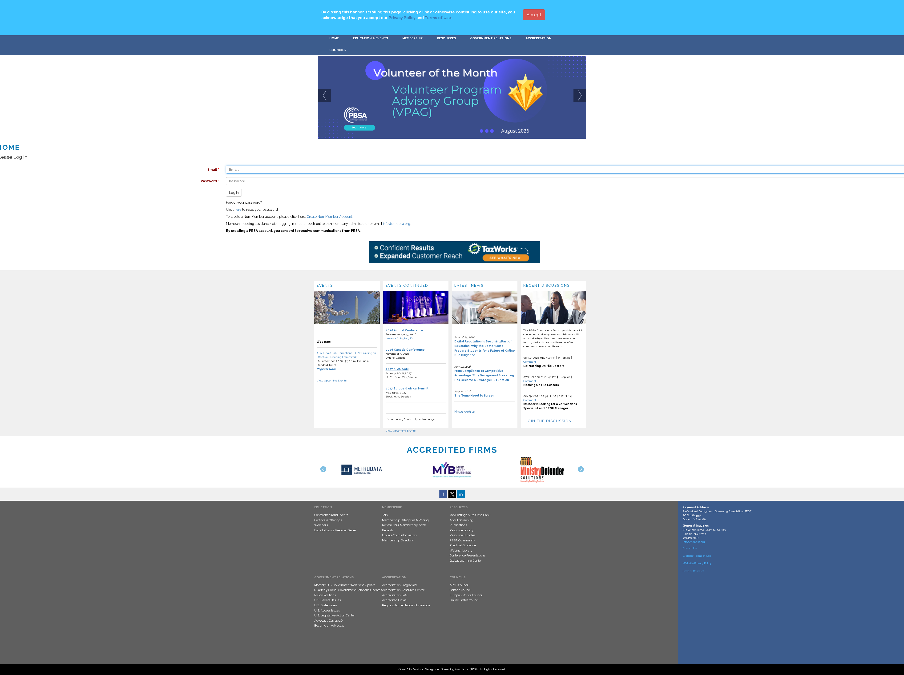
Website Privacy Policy (697, 563)
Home (334, 38)
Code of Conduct (693, 571)
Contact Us (690, 548)
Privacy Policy (402, 17)
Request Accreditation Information (406, 605)
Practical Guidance (463, 545)
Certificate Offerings (328, 520)
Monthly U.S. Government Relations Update (344, 585)
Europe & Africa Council (466, 595)
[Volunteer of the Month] (452, 97)
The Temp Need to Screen (474, 395)
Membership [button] (412, 38)
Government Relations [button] (490, 38)
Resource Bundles (462, 535)
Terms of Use (438, 17)
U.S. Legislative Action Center (334, 615)
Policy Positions (325, 595)
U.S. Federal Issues (327, 600)
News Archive (464, 412)
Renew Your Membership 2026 (404, 525)
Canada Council (461, 590)
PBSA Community (462, 540)
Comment (529, 361)
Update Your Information (399, 535)
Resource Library (461, 530)
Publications (458, 525)
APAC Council (459, 585)
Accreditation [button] (538, 38)
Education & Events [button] (370, 38)
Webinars (321, 525)
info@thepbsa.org (396, 224)
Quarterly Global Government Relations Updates (348, 590)
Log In (234, 193)
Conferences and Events (331, 515)
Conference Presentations (467, 555)
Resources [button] (446, 38)
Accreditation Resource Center (403, 590)
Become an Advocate (329, 625)
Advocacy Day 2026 (328, 620)
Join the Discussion (549, 421)
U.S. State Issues (325, 605)
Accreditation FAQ (394, 595)
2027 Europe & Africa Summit (407, 388)
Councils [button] (337, 50)
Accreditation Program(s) (399, 585)
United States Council (465, 600)
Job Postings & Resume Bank (470, 515)
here (237, 209)
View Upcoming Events (332, 380)
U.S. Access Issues (327, 610)
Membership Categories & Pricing (405, 520)
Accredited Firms (394, 600)
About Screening (461, 520)
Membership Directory (398, 540)
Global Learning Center (466, 560)
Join (385, 515)
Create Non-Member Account (329, 216)
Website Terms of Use (697, 555)
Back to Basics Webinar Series (335, 530)
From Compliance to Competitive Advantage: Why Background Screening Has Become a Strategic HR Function (484, 375)
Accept (534, 14)
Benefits (387, 530)
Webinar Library (461, 550)
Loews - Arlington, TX (399, 338)
